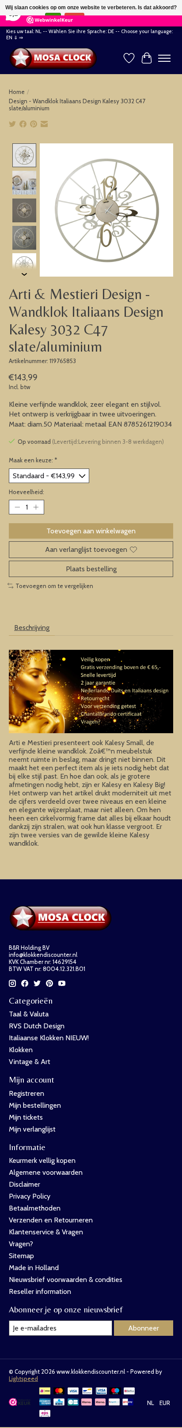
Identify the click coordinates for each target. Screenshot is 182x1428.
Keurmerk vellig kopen (42, 1160)
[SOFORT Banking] (100, 1402)
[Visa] (73, 1391)
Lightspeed (23, 1378)
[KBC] (58, 1402)
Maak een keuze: (33, 460)
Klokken (21, 1050)
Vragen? (21, 1244)
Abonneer (143, 1328)
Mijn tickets (26, 1117)
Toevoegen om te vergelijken (54, 585)
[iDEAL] (44, 1391)
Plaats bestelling (91, 569)
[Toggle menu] (164, 58)
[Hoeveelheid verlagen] (17, 507)
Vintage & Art (29, 1061)
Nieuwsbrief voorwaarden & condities (65, 1279)
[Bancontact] (87, 1391)
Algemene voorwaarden (46, 1172)
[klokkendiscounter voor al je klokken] (55, 58)
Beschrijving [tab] (31, 627)
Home (17, 91)
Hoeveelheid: (26, 491)
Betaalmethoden (35, 1208)
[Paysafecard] (114, 1402)
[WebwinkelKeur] (19, 1403)
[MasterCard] (59, 1391)
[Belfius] (129, 1391)
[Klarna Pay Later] (86, 1402)
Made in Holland (34, 1267)
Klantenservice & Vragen (46, 1232)
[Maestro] (115, 1391)
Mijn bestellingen (35, 1105)
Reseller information (40, 1291)
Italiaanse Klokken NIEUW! (49, 1038)
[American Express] (45, 1402)
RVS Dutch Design (36, 1026)
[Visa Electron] (101, 1391)
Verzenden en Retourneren (51, 1220)
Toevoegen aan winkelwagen (91, 531)
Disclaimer (24, 1184)
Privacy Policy (29, 1196)
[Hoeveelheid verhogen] (36, 507)
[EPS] (44, 1414)
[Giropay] (127, 1402)
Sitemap (21, 1256)
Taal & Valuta (29, 1014)
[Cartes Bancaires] (73, 1402)
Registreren (26, 1093)
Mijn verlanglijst (32, 1129)
